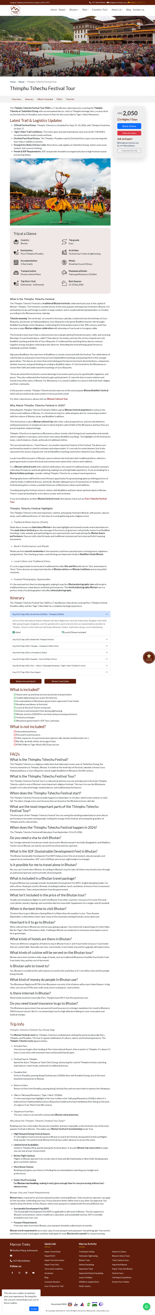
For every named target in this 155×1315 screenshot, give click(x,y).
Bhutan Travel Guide (60, 681)
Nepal (62, 9)
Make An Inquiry (129, 133)
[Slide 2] (60, 222)
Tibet (84, 9)
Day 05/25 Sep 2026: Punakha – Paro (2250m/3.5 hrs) (34, 659)
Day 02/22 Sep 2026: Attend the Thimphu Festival (33, 639)
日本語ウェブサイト (137, 2)
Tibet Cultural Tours (120, 1260)
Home (53, 9)
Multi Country (85, 1286)
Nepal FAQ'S (49, 1256)
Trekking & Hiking (86, 1251)
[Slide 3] (64, 222)
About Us (116, 9)
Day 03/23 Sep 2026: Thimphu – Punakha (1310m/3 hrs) (35, 646)
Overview (16, 99)
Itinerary (29, 99)
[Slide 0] (51, 222)
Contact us (138, 9)
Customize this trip (129, 150)
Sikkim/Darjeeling (86, 1264)
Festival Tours (118, 1273)
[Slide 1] (56, 222)
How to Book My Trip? (54, 1286)
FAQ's (59, 99)
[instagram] (19, 1273)
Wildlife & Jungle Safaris (89, 1282)
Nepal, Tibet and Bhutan (122, 1269)
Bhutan (73, 9)
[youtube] (33, 1273)
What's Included (45, 99)
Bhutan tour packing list (26, 681)
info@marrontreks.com (129, 143)
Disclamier (48, 1273)
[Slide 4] (69, 222)
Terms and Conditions (53, 1269)
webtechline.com (102, 1311)
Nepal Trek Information (54, 1260)
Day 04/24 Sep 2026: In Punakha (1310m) (29, 652)
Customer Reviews (52, 1282)
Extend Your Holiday (120, 1282)
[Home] (15, 10)
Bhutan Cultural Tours (121, 1256)
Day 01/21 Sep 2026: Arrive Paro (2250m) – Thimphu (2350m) (38, 614)
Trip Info (70, 99)
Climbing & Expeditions (122, 1277)
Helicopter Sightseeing (88, 1256)
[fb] (12, 1273)
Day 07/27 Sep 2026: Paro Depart (26, 672)
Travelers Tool (99, 9)
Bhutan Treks (84, 1260)
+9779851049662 (127, 146)
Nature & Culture (119, 1251)
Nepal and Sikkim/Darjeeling (91, 1273)
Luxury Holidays (85, 1277)
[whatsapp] (146, 1306)
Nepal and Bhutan (119, 1264)
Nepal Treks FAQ (51, 1264)
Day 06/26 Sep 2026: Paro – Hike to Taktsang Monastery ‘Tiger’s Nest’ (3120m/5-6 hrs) (48, 665)
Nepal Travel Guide (52, 1251)
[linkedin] (26, 1273)
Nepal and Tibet (86, 1269)
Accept (34, 1309)
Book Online (129, 126)
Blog (128, 9)
